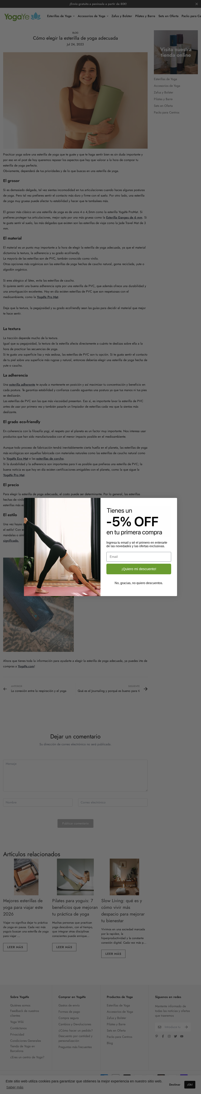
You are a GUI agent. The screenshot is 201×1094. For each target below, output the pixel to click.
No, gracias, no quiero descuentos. (139, 583)
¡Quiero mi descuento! (139, 569)
